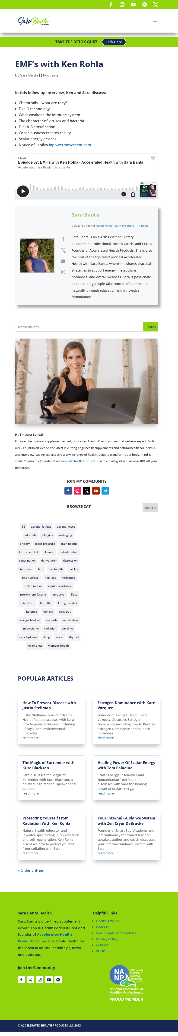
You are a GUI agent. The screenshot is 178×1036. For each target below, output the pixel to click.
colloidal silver (69, 552)
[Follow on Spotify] (144, 4)
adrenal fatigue (41, 527)
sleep (46, 637)
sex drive (67, 628)
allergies (47, 535)
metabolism (70, 620)
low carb (51, 620)
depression (70, 560)
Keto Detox (27, 603)
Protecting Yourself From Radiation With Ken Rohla (46, 821)
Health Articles (107, 921)
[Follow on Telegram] (105, 491)
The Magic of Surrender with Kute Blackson (48, 765)
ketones (31, 612)
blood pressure (45, 544)
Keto (74, 594)
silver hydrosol (27, 637)
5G (23, 527)
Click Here (114, 42)
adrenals (30, 535)
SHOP (100, 951)
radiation (50, 628)
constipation (27, 560)
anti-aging (65, 535)
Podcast (102, 927)
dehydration (49, 560)
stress (59, 637)
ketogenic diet (67, 603)
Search (150, 507)
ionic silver (59, 594)
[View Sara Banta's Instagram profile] (63, 272)
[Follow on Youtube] (133, 4)
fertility (73, 569)
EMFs (39, 569)
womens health (58, 646)
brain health (68, 544)
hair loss (50, 578)
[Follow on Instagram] (122, 4)
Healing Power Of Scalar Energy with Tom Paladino (126, 765)
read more (30, 738)
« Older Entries (31, 870)
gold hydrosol (30, 578)
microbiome (31, 628)
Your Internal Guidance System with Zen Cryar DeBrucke (126, 821)
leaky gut (64, 612)
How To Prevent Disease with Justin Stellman (49, 705)
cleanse (49, 552)
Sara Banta (29, 75)
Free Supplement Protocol (116, 933)
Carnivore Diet (28, 552)
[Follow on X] (155, 4)
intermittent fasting (32, 594)
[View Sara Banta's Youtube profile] (63, 261)
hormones (68, 578)
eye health (56, 569)
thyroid (74, 637)
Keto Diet (46, 603)
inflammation (34, 586)
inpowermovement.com (70, 144)
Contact (102, 945)
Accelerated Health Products (75, 461)
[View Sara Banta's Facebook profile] (63, 239)
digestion (25, 569)
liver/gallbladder (29, 620)
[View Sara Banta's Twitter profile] (63, 250)
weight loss (35, 646)
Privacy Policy (106, 939)
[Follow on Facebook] (111, 4)
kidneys (48, 612)
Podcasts (51, 75)
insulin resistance (60, 586)
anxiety (25, 544)
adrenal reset (66, 527)
